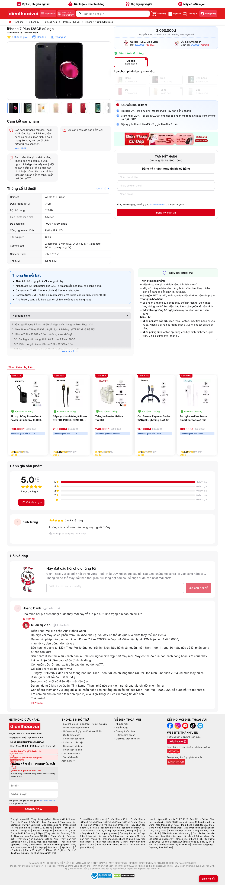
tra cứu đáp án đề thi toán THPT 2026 (168, 819)
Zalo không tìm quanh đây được (177, 836)
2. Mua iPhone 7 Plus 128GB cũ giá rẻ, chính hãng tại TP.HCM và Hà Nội (53, 329)
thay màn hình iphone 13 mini (112, 841)
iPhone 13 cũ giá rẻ (42, 830)
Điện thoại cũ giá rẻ (51, 825)
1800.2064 (36, 733)
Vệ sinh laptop (22, 827)
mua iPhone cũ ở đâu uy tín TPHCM (171, 844)
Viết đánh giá (34, 502)
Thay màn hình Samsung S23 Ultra (31, 836)
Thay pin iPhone (19, 822)
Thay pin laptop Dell (41, 819)
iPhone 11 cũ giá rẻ (65, 827)
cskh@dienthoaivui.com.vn (30, 741)
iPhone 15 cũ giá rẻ (34, 850)
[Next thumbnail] (107, 107)
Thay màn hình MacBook (44, 841)
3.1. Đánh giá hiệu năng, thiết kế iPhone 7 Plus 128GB (44, 339)
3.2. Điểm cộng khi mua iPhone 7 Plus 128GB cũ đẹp (44, 344)
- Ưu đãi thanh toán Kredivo (75, 727)
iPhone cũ (34, 22)
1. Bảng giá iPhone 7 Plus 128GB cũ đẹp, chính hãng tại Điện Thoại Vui (52, 324)
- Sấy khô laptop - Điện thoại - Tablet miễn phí (84, 724)
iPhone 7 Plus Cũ (71, 22)
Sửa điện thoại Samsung (44, 822)
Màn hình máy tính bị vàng (176, 833)
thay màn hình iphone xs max (112, 844)
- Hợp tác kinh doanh (124, 735)
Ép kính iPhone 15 (97, 822)
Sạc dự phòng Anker (106, 833)
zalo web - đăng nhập (202, 844)
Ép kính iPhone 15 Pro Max (93, 819)
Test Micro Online (199, 819)
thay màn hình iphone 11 (127, 836)
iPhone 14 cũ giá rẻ (65, 830)
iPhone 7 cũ (51, 22)
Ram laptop (53, 847)
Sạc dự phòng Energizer (125, 830)
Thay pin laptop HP (20, 819)
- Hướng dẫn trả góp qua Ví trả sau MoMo (82, 731)
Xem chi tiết (21, 148)
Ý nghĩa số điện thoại (172, 827)
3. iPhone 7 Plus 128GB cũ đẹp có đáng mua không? (42, 334)
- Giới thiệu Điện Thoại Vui (127, 738)
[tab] (21, 367)
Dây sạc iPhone (87, 830)
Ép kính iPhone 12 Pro (95, 825)
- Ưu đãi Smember (71, 735)
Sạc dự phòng (104, 830)
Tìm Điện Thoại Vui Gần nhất (28, 751)
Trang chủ (18, 22)
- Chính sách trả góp (72, 749)
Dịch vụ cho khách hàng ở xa (28, 757)
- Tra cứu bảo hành (71, 753)
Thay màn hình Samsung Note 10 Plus (37, 839)
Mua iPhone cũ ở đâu (194, 827)
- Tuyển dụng (120, 727)
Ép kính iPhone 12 (118, 825)
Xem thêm (67, 760)
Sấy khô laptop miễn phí (43, 853)
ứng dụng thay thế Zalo (160, 847)
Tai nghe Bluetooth (110, 827)
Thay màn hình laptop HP (56, 844)
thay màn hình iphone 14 (100, 836)
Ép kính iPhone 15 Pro (118, 819)
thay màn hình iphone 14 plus (118, 839)
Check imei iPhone (186, 839)
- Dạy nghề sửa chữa (124, 731)
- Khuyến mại (121, 724)
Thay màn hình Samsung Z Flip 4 (27, 833)
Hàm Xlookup (176, 830)
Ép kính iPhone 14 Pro (118, 822)
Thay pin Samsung (31, 825)
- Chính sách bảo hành (73, 738)
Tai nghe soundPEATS (133, 827)
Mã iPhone (186, 825)
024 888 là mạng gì (177, 822)
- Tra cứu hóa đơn (70, 757)
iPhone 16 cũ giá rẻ (56, 850)
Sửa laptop (40, 847)
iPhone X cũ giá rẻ (42, 827)
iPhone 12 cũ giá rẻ (20, 830)
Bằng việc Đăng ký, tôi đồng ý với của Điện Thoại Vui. (151, 204)
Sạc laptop (67, 847)
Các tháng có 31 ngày (167, 825)
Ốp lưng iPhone (128, 833)
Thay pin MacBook (32, 844)
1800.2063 (37, 737)
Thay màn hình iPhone (64, 819)
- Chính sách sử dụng (72, 746)
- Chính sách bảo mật (72, 742)
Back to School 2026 (172, 841)
